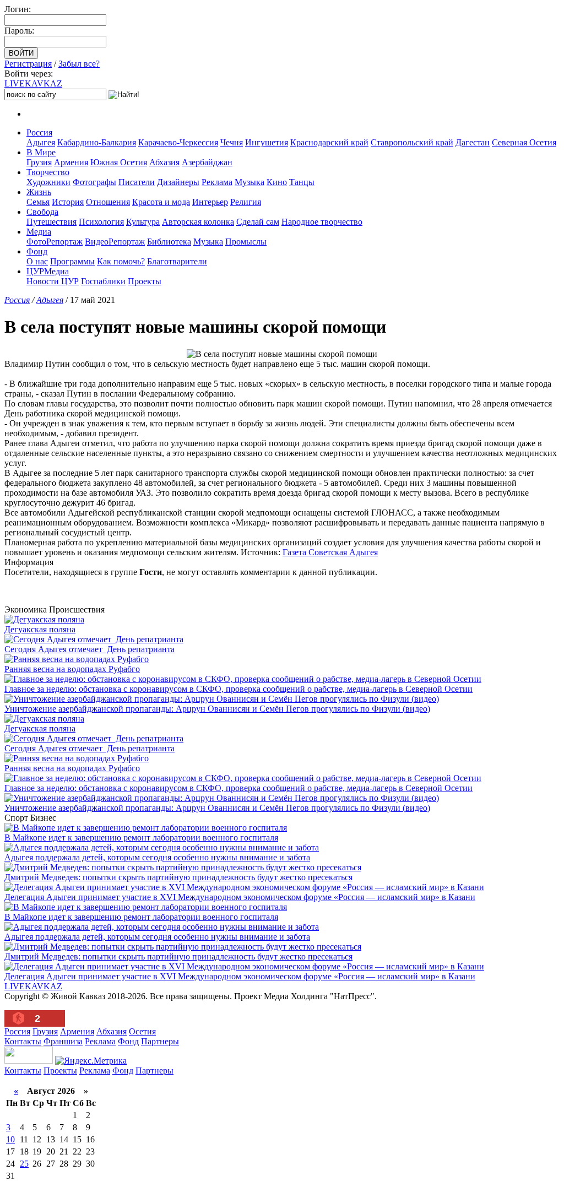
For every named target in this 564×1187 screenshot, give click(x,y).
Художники (48, 182)
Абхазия (164, 162)
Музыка (249, 182)
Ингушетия (266, 142)
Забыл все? (79, 63)
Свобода (42, 211)
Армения (71, 162)
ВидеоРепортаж (115, 241)
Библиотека (169, 241)
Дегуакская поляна (39, 629)
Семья (38, 202)
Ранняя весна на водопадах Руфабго (72, 669)
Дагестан (472, 142)
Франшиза (63, 1041)
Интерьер (210, 202)
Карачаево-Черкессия (178, 142)
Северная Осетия (524, 142)
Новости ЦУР (52, 281)
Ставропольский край (412, 142)
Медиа (38, 231)
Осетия (142, 1031)
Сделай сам (257, 221)
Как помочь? (121, 261)
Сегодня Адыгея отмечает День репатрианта (89, 649)
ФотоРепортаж (54, 241)
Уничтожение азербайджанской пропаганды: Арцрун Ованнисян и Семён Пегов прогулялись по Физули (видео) (217, 708)
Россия (39, 132)
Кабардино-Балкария (96, 142)
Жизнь (38, 192)
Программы (72, 261)
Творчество (47, 172)
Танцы (301, 182)
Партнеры (160, 1041)
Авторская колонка (198, 221)
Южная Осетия (118, 162)
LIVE (33, 83)
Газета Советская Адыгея (330, 552)
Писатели (136, 182)
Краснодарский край (329, 142)
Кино (277, 182)
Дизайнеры (178, 182)
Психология (101, 221)
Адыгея (40, 142)
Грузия (39, 162)
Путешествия (51, 221)
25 (24, 1163)
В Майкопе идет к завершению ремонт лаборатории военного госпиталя (141, 837)
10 (10, 1139)
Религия (245, 202)
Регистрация (28, 63)
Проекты (144, 281)
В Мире (41, 152)
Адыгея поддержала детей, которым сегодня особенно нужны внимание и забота (157, 857)
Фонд (36, 251)
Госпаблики (103, 281)
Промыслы (246, 241)
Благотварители (177, 261)
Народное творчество (321, 221)
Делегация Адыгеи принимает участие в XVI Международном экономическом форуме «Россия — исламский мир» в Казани (239, 897)
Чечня (231, 142)
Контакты (22, 1041)
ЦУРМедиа (47, 271)
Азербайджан (207, 162)
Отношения (108, 202)
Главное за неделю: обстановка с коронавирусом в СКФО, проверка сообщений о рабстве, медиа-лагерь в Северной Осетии (238, 688)
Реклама (217, 182)
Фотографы (94, 182)
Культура (143, 221)
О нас (37, 261)
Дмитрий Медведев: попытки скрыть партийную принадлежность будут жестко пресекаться (178, 877)
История (68, 202)
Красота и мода (161, 202)
